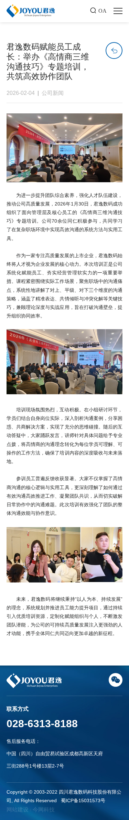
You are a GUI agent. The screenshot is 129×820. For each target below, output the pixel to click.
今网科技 (44, 809)
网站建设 (18, 809)
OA (102, 11)
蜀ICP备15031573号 (83, 800)
